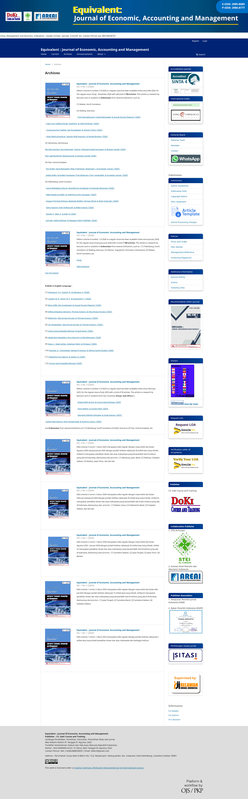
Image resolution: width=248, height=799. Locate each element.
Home (43, 54)
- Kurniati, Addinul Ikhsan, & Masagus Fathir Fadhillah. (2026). (71, 220)
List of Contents (52, 273)
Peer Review (177, 247)
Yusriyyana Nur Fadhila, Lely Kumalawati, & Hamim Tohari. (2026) (74, 130)
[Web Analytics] (177, 404)
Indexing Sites (178, 287)
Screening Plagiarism (181, 257)
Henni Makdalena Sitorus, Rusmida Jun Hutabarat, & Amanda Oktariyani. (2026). (80, 188)
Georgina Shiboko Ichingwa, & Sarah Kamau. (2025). (100, 415)
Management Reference (182, 252)
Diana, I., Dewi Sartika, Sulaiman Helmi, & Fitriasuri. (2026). (72, 344)
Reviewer (175, 145)
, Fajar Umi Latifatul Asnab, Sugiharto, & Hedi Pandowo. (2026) (72, 123)
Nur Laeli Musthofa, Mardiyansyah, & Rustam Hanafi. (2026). (71, 156)
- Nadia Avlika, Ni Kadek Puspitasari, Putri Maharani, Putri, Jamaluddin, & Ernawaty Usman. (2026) (86, 175)
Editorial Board (83, 266)
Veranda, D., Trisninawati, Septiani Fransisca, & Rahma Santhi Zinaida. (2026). (81, 350)
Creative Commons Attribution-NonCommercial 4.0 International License (109, 767)
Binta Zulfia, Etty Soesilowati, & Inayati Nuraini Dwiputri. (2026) (74, 305)
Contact (174, 150)
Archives (68, 54)
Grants (174, 282)
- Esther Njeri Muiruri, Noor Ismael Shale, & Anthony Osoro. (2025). (73, 421)
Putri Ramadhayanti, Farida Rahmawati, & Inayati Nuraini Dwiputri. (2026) (109, 117)
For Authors (173, 715)
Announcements (85, 54)
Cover (79, 260)
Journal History (178, 277)
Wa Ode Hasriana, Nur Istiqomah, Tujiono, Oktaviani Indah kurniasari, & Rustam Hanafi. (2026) (85, 149)
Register (195, 41)
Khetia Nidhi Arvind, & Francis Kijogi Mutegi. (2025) (99, 402)
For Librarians (174, 719)
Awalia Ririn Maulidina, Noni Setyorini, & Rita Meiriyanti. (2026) (74, 337)
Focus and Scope (179, 241)
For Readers (173, 711)
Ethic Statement (178, 201)
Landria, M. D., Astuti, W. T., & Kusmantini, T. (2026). (69, 298)
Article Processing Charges (184, 222)
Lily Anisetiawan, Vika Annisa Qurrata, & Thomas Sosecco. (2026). (75, 324)
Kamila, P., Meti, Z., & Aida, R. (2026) (61, 214)
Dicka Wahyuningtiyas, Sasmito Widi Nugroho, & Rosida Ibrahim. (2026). (77, 136)
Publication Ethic (179, 191)
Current (55, 54)
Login (204, 41)
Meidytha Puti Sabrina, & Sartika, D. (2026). (67, 357)
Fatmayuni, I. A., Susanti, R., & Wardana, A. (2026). (69, 292)
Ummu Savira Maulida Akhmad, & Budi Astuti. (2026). (71, 331)
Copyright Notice (179, 196)
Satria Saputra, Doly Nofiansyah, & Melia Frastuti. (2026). (70, 207)
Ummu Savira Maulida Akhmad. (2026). (65, 363)
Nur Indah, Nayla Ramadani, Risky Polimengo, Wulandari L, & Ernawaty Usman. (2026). (83, 168)
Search (201, 54)
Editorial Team (178, 140)
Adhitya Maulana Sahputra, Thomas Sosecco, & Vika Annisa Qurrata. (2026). (80, 311)
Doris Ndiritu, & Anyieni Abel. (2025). (93, 408)
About (100, 54)
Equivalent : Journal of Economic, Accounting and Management (95, 49)
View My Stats (191, 404)
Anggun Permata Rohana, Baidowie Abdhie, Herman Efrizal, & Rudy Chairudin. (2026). (82, 201)
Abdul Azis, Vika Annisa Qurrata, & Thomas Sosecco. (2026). (73, 318)
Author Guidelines (179, 185)
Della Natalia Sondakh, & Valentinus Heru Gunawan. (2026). (71, 194)
